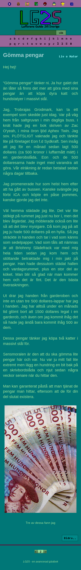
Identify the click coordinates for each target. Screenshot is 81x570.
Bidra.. (70, 538)
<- (36, 551)
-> (45, 551)
